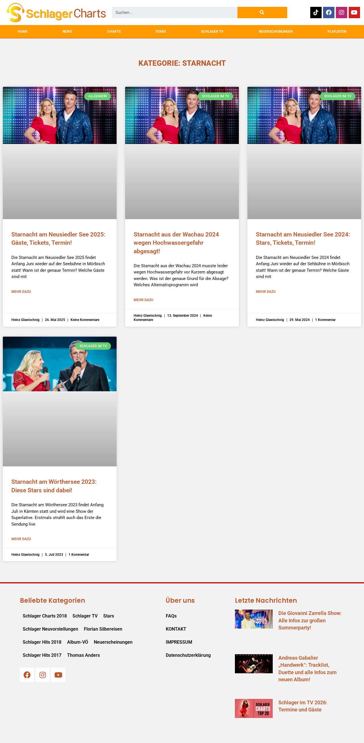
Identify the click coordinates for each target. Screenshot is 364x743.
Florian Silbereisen (103, 629)
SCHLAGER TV (212, 32)
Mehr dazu (21, 292)
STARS (161, 32)
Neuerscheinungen (113, 642)
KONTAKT (176, 629)
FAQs (171, 616)
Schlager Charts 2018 (45, 616)
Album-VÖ (77, 642)
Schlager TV (85, 616)
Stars (108, 616)
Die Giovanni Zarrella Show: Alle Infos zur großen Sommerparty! (310, 620)
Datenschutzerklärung (188, 655)
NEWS (67, 32)
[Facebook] (328, 12)
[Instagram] (341, 12)
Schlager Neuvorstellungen (50, 629)
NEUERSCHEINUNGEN (276, 32)
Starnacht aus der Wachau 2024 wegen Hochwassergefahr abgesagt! (176, 243)
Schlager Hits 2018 (42, 642)
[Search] (262, 12)
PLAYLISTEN (337, 32)
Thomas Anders (83, 655)
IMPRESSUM (179, 642)
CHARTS (114, 32)
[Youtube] (354, 12)
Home (23, 32)
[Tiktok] (316, 12)
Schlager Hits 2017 (42, 655)
